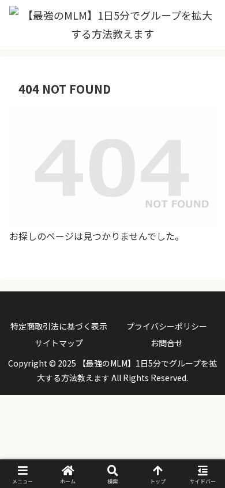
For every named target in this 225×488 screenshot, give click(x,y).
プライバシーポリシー (166, 326)
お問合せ (167, 343)
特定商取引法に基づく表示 (58, 326)
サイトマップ (59, 343)
